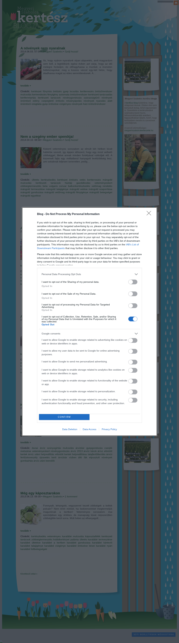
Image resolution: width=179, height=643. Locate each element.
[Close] (150, 214)
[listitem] (89, 274)
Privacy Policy (109, 429)
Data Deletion (69, 429)
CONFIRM (64, 417)
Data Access (89, 429)
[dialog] (89, 321)
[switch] (132, 282)
